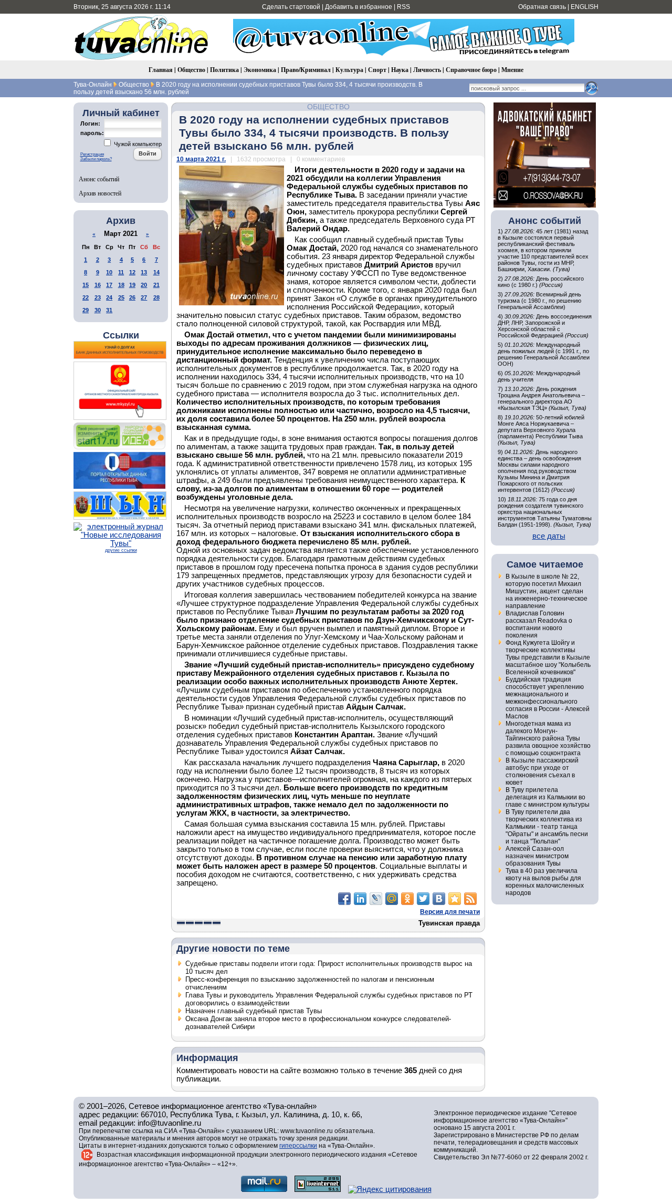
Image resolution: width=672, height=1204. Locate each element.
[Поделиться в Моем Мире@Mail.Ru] (391, 898)
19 (132, 285)
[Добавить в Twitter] (423, 898)
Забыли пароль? (96, 159)
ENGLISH (584, 7)
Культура (349, 69)
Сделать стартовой (291, 7)
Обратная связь (542, 7)
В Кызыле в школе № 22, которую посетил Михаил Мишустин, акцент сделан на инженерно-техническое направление (546, 591)
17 (109, 285)
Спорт (377, 69)
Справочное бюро (471, 69)
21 (156, 285)
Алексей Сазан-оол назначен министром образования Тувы (537, 856)
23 (97, 297)
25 (121, 297)
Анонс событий (99, 178)
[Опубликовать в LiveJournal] (376, 898)
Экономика (260, 69)
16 (97, 285)
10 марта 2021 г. (201, 159)
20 (144, 285)
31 (109, 310)
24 (109, 297)
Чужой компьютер (137, 144)
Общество (191, 69)
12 (132, 272)
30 (97, 310)
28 (156, 297)
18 (121, 285)
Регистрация (92, 154)
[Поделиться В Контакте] (439, 898)
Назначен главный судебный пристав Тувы (253, 1011)
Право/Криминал (306, 69)
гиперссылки (298, 1145)
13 (144, 272)
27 (144, 297)
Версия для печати (450, 911)
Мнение (512, 69)
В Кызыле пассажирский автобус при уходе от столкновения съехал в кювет (542, 771)
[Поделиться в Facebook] (344, 898)
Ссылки (121, 335)
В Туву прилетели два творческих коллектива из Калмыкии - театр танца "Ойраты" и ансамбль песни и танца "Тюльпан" (547, 826)
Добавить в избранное (358, 7)
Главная (161, 69)
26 (132, 297)
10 (109, 272)
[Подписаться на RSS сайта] (470, 898)
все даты (548, 536)
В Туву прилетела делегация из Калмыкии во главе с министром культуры (548, 797)
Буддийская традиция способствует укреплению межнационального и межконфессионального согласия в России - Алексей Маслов (548, 698)
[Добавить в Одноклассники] (407, 898)
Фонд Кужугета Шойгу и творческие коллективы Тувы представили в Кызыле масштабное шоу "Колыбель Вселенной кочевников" (548, 657)
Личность (427, 69)
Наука (399, 69)
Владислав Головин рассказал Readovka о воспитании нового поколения (539, 624)
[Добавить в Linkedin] (360, 898)
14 (156, 272)
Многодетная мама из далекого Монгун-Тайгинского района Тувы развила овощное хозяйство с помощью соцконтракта (548, 738)
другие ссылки (121, 550)
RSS (403, 7)
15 (85, 285)
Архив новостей (100, 193)
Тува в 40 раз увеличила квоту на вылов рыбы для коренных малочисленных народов (545, 882)
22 (85, 297)
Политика (224, 69)
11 (121, 272)
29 (85, 310)
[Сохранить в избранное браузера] (454, 898)
